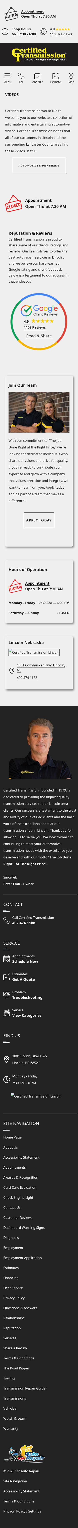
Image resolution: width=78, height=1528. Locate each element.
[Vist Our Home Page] (39, 54)
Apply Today (39, 520)
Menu (7, 82)
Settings (34, 1511)
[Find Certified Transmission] (40, 1096)
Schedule (37, 82)
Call (21, 82)
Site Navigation (15, 1481)
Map (71, 82)
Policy (20, 1511)
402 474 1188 (27, 677)
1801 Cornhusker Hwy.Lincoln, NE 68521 (30, 1059)
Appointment (32, 11)
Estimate (55, 82)
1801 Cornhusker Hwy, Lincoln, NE (41, 667)
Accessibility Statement (21, 1491)
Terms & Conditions (18, 1501)
